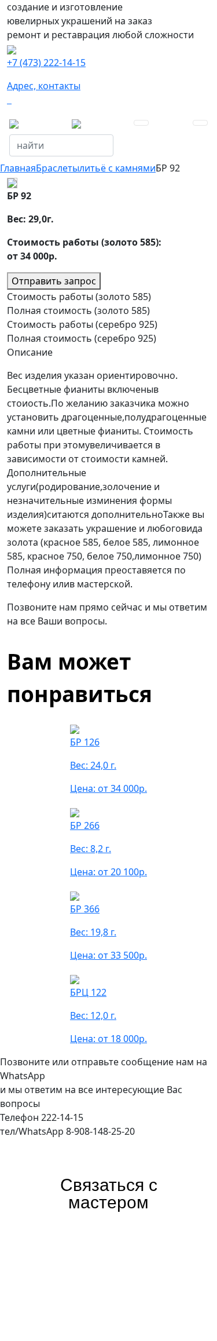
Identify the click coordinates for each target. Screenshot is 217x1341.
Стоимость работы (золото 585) (79, 296)
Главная (18, 168)
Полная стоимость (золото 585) (78, 310)
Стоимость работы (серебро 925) (82, 324)
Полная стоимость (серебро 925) (81, 338)
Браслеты (57, 168)
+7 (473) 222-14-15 (46, 62)
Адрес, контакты (43, 85)
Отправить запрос (54, 281)
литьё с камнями (117, 168)
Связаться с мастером (108, 1193)
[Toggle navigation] (141, 123)
